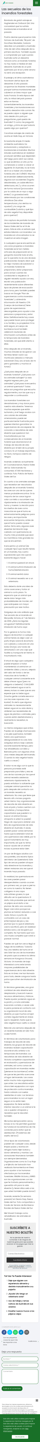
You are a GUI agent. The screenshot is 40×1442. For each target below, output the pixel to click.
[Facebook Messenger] (9, 1332)
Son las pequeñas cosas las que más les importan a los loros (10, 1341)
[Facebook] (4, 1332)
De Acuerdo (20, 1437)
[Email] (26, 1332)
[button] (37, 1400)
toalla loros (32, 1341)
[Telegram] (21, 1332)
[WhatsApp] (15, 1332)
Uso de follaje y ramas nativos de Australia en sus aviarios (20, 1304)
